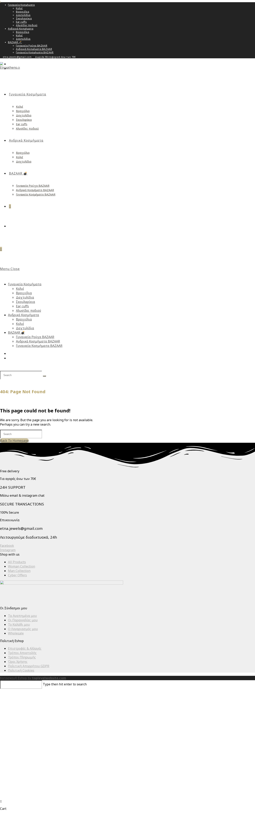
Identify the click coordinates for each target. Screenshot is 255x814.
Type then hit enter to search (65, 684)
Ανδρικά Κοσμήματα (20, 28)
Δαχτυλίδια (23, 15)
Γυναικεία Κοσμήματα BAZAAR (35, 52)
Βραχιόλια (22, 11)
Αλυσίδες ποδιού (26, 25)
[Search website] (11, 226)
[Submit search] (44, 376)
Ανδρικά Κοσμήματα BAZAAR (34, 49)
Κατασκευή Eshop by (33, 678)
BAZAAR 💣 (15, 42)
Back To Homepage (14, 440)
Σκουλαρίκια (24, 18)
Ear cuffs (21, 22)
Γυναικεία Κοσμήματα (21, 5)
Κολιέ (19, 8)
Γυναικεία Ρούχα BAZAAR (31, 45)
